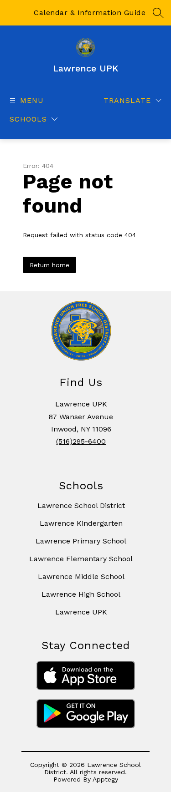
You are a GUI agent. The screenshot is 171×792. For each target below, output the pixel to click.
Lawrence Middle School (81, 576)
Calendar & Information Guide (89, 12)
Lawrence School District (81, 505)
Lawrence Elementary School (81, 558)
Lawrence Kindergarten (81, 523)
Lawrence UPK (81, 612)
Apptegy (105, 779)
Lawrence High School (80, 594)
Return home (49, 265)
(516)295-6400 (81, 441)
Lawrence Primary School (81, 541)
